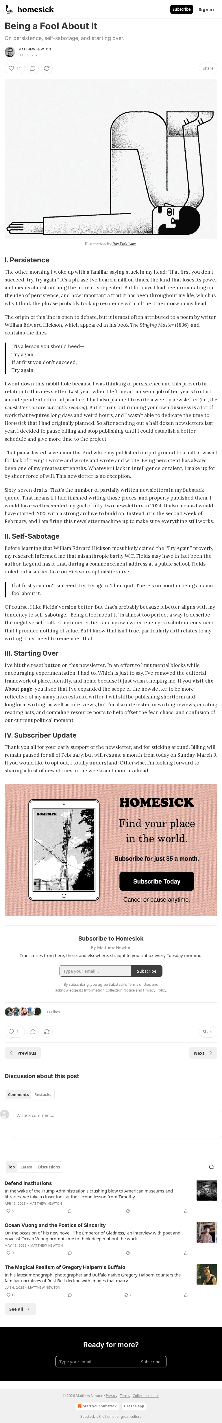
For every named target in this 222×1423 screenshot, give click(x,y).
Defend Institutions (28, 1183)
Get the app (134, 1406)
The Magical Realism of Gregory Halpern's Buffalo (65, 1267)
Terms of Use (139, 984)
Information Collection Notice (109, 990)
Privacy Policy (154, 990)
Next (199, 1053)
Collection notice (146, 1395)
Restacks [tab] (42, 1094)
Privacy (111, 1395)
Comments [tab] (18, 1094)
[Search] (211, 1167)
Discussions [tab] (49, 1167)
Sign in (206, 9)
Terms (125, 1395)
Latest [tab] (26, 1167)
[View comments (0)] (33, 68)
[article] (111, 1197)
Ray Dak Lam (124, 243)
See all (16, 1309)
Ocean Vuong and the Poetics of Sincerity (55, 1225)
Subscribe (182, 9)
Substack (87, 1416)
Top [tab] (11, 1167)
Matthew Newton (34, 49)
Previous (26, 1053)
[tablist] (30, 1094)
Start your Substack (99, 1406)
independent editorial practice (48, 399)
